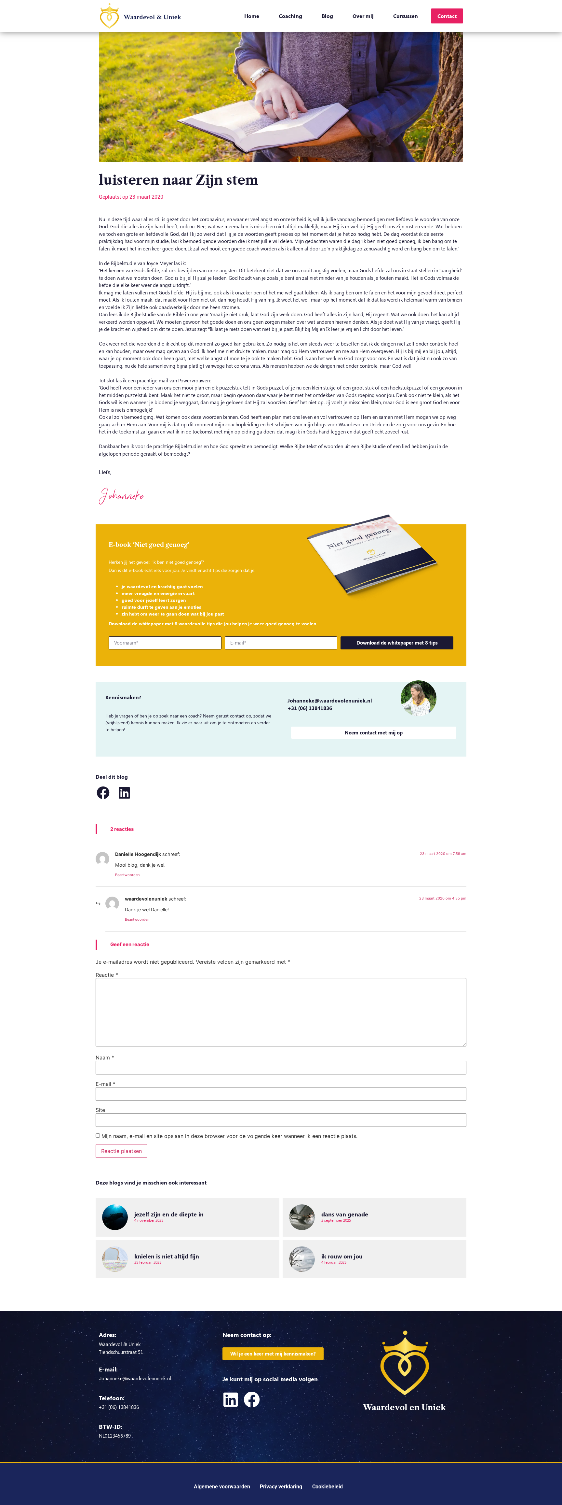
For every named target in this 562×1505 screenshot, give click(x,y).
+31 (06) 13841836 (310, 707)
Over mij (363, 15)
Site (100, 1110)
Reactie (107, 974)
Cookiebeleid (327, 1487)
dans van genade (344, 1214)
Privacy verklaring (281, 1487)
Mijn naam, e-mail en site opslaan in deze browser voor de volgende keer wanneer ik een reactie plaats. (229, 1136)
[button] (103, 792)
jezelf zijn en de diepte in (169, 1214)
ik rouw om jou (342, 1256)
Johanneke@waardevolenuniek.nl (330, 700)
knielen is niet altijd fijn (166, 1256)
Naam (105, 1057)
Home (251, 15)
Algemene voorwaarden (222, 1487)
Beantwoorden (127, 875)
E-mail (105, 1083)
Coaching (290, 15)
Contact (447, 15)
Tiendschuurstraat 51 (121, 1352)
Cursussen (405, 15)
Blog (327, 15)
